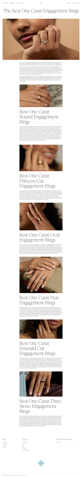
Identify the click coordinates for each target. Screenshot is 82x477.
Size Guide (24, 448)
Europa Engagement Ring (42, 366)
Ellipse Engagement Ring (43, 252)
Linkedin (4, 447)
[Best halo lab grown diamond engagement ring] (41, 96)
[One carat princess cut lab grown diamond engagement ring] (41, 158)
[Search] (72, 3)
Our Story (24, 442)
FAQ (23, 445)
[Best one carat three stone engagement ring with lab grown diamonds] (41, 384)
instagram (5, 443)
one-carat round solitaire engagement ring (36, 132)
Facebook (5, 442)
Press (23, 447)
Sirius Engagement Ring (54, 135)
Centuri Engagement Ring (32, 421)
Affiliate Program (26, 450)
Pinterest (5, 445)
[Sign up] (78, 442)
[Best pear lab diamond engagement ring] (41, 275)
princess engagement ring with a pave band (39, 196)
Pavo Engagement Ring (37, 314)
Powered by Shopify (14, 475)
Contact (24, 443)
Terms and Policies (23, 475)
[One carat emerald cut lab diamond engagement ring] (41, 329)
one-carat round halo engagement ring (53, 136)
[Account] (75, 3)
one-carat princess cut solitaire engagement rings (44, 195)
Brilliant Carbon (8, 475)
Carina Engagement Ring (49, 138)
